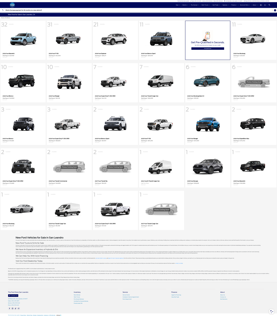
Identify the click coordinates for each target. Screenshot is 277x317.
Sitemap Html (40, 315)
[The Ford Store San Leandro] (20, 5)
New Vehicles (77, 295)
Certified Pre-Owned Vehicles (81, 301)
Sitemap (35, 315)
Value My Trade (175, 297)
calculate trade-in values (101, 258)
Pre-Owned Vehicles (79, 299)
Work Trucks (77, 297)
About (222, 292)
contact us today (179, 263)
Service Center (126, 295)
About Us (222, 295)
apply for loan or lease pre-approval (116, 258)
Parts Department (127, 299)
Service (125, 292)
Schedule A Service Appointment (131, 297)
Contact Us (14, 295)
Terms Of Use (29, 315)
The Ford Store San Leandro (14, 315)
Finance (174, 292)
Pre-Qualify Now (207, 48)
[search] (269, 5)
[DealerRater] (18, 308)
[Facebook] (9, 308)
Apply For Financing (176, 295)
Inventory (77, 292)
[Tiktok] (15, 308)
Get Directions (223, 299)
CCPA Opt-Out (52, 315)
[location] (224, 1)
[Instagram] (12, 308)
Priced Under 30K (78, 303)
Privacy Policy (23, 315)
